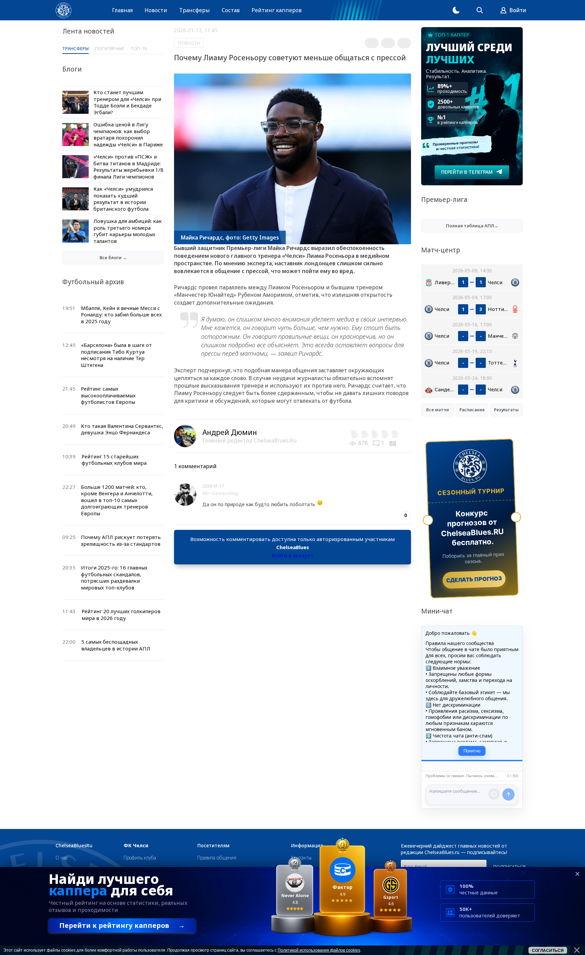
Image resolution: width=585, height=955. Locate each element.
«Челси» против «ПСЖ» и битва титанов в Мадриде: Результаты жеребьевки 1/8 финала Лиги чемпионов (128, 166)
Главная (122, 10)
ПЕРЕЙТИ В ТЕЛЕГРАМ (467, 172)
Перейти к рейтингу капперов (122, 925)
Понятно (471, 750)
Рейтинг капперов (277, 10)
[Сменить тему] (456, 10)
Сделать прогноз (474, 579)
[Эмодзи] (494, 794)
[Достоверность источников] (393, 443)
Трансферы (194, 10)
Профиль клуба (140, 857)
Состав (231, 10)
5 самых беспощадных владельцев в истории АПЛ (115, 645)
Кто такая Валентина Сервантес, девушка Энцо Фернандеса (122, 429)
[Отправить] (508, 794)
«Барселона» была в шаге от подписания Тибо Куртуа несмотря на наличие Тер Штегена (116, 354)
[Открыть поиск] (479, 10)
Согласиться (548, 950)
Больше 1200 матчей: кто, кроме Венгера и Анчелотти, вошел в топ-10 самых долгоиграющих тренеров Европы (117, 500)
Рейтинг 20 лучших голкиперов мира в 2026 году (121, 614)
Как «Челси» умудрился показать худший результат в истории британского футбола (123, 198)
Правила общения (216, 857)
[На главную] (63, 10)
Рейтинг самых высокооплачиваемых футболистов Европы (108, 395)
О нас (62, 857)
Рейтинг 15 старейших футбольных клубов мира (114, 459)
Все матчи (437, 410)
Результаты (506, 410)
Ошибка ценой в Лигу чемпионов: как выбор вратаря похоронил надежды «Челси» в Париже (128, 134)
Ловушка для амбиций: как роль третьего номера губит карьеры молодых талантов (127, 230)
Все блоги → (113, 257)
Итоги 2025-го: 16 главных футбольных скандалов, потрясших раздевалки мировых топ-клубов (114, 577)
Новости (156, 10)
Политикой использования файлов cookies (319, 950)
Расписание (472, 410)
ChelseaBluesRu (74, 846)
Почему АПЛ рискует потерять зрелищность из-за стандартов (121, 540)
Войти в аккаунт (292, 555)
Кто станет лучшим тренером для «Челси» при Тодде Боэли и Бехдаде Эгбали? (127, 102)
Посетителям (213, 846)
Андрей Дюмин (229, 432)
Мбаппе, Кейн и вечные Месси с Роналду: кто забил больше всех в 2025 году (121, 315)
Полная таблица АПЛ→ (472, 226)
